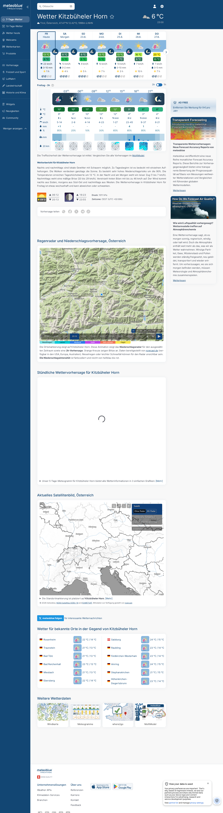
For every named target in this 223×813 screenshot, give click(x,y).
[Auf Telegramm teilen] (82, 211)
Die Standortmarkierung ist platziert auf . (77, 598)
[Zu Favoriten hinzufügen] (112, 16)
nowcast (128, 603)
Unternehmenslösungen (51, 784)
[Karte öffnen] (71, 6)
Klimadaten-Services (48, 795)
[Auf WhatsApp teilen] (63, 211)
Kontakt (75, 800)
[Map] (102, 548)
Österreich (52, 23)
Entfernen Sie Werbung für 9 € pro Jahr (191, 106)
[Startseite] (12, 6)
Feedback (76, 805)
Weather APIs (44, 790)
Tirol (42, 23)
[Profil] (154, 6)
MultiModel (138, 155)
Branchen (42, 800)
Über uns (76, 784)
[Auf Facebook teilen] (70, 211)
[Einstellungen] (162, 6)
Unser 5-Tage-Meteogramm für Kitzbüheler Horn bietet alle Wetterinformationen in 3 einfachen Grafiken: (102, 481)
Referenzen (77, 790)
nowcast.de (152, 350)
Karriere (75, 795)
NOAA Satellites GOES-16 (67, 603)
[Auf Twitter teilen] (76, 211)
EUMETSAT (87, 603)
